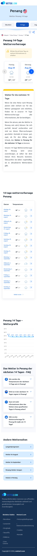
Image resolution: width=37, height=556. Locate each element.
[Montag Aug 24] (31, 211)
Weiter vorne (17, 294)
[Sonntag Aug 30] (31, 246)
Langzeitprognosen (12, 447)
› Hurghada (6, 528)
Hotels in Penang (11, 478)
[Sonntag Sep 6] (31, 288)
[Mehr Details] (31, 209)
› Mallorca (6, 537)
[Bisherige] (4, 71)
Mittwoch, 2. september (7, 263)
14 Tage (22, 25)
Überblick (8, 25)
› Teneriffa (6, 532)
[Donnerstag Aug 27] (31, 229)
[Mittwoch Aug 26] (31, 223)
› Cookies (20, 530)
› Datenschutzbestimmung (25, 524)
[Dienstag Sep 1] (31, 258)
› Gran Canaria (5, 542)
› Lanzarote (6, 524)
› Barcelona (6, 519)
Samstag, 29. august (7, 240)
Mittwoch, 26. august (7, 222)
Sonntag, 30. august (7, 246)
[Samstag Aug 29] (31, 241)
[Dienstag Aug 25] (31, 217)
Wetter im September (13, 462)
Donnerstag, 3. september (8, 269)
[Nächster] (31, 71)
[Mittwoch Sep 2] (31, 264)
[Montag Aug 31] (31, 252)
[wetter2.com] (9, 2)
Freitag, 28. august (7, 234)
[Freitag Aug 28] (31, 235)
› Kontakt (20, 534)
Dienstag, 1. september (7, 257)
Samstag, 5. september (7, 281)
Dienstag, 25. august (7, 216)
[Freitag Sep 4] (31, 276)
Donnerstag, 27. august (7, 228)
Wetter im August (12, 454)
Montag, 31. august (7, 252)
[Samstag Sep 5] (31, 282)
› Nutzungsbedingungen (25, 519)
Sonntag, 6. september (7, 287)
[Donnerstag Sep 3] (31, 270)
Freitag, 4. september (7, 275)
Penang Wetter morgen (14, 470)
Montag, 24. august (7, 210)
